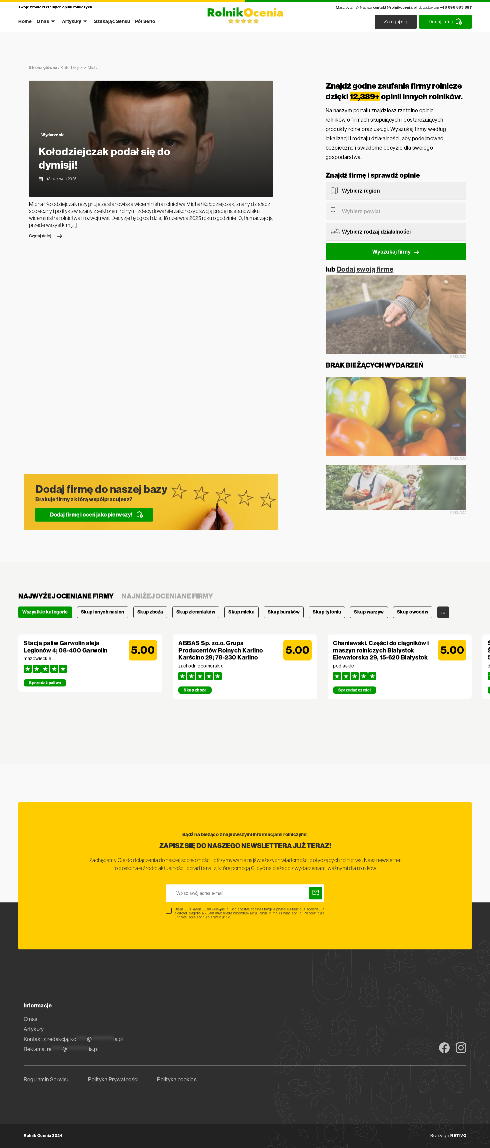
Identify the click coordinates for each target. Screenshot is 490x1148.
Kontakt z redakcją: (73, 1039)
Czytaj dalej (40, 236)
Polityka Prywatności (113, 1079)
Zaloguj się (395, 21)
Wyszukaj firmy (391, 252)
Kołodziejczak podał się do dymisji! (104, 158)
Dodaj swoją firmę (365, 269)
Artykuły (71, 21)
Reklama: (61, 1049)
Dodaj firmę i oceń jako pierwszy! (91, 514)
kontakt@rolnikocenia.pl (395, 7)
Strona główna (43, 67)
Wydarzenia (52, 135)
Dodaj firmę (441, 21)
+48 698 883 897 (456, 7)
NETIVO (458, 1135)
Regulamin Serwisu (47, 1079)
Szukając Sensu (112, 21)
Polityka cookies (177, 1079)
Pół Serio (145, 21)
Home (25, 21)
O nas (43, 21)
